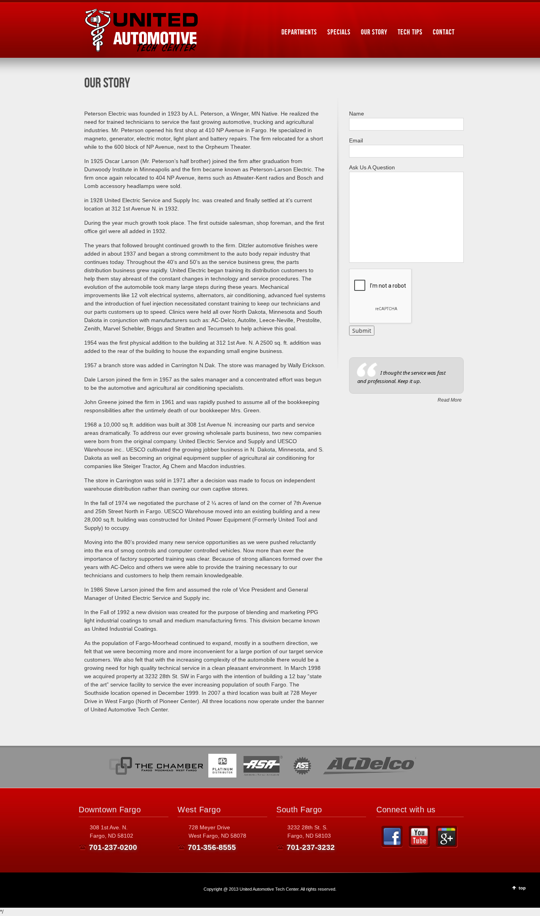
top (522, 888)
